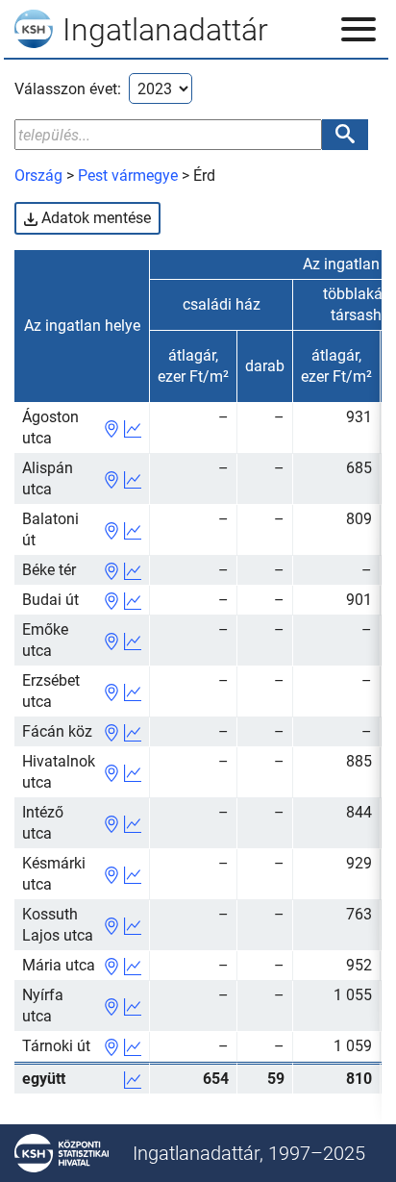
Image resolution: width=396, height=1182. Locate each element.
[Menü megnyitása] (358, 29)
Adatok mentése (94, 218)
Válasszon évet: (67, 89)
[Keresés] (345, 134)
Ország (38, 175)
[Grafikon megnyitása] (132, 428)
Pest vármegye (128, 175)
